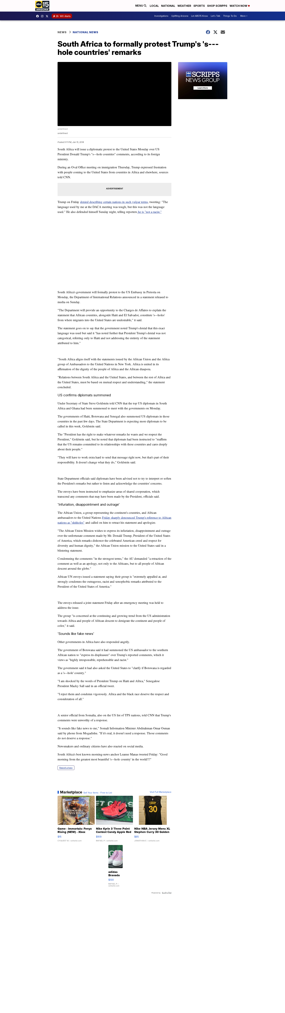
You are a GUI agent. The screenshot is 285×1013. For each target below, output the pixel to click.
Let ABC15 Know (199, 16)
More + (243, 16)
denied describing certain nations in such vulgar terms (114, 202)
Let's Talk (215, 16)
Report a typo (66, 768)
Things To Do (230, 16)
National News (85, 32)
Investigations (161, 16)
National (168, 5)
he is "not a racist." (149, 212)
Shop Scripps (217, 5)
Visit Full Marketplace (160, 792)
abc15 (38, 16)
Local (154, 5)
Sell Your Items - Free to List (97, 793)
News (62, 32)
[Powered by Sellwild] (166, 893)
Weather (184, 5)
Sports (199, 5)
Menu (139, 5)
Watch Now (239, 5)
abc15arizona (43, 16)
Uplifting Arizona (179, 16)
